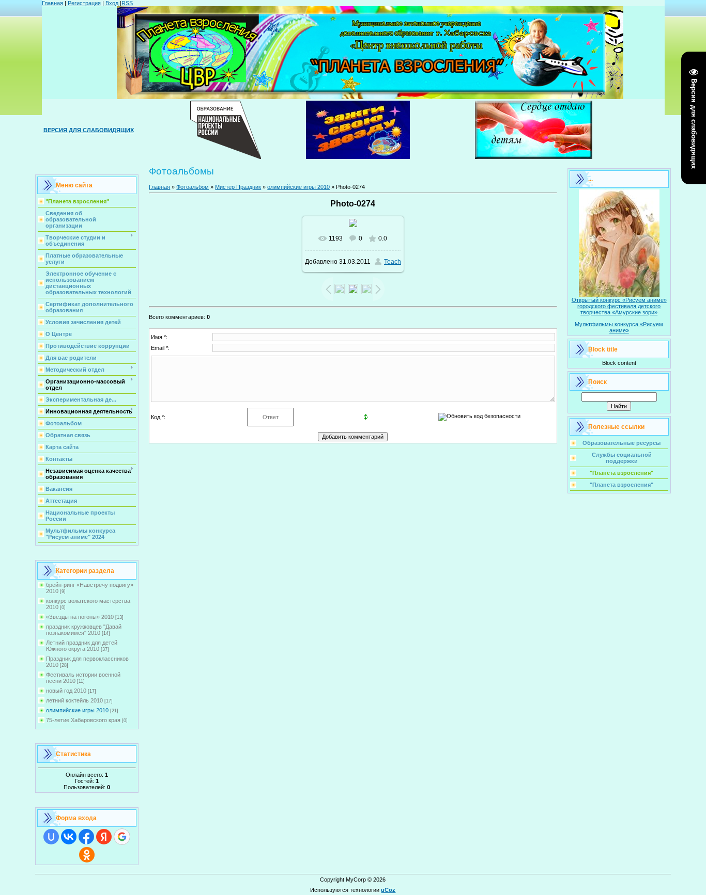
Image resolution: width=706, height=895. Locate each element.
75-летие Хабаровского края (83, 720)
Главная (52, 3)
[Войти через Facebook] (86, 836)
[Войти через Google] (122, 836)
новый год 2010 (66, 691)
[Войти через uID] (51, 836)
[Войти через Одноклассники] (87, 854)
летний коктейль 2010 (74, 700)
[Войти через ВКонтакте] (68, 836)
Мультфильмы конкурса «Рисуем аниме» (619, 327)
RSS (127, 3)
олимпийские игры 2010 (77, 710)
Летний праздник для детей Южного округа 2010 (81, 646)
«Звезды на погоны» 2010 (80, 617)
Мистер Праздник (238, 187)
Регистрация (84, 3)
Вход (111, 3)
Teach (392, 261)
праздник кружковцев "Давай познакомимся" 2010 (83, 630)
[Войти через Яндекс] (104, 836)
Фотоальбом (192, 187)
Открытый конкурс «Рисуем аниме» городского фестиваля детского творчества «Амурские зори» (619, 306)
